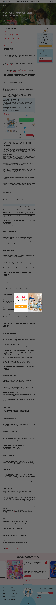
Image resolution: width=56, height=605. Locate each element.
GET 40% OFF (20, 306)
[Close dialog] (41, 295)
